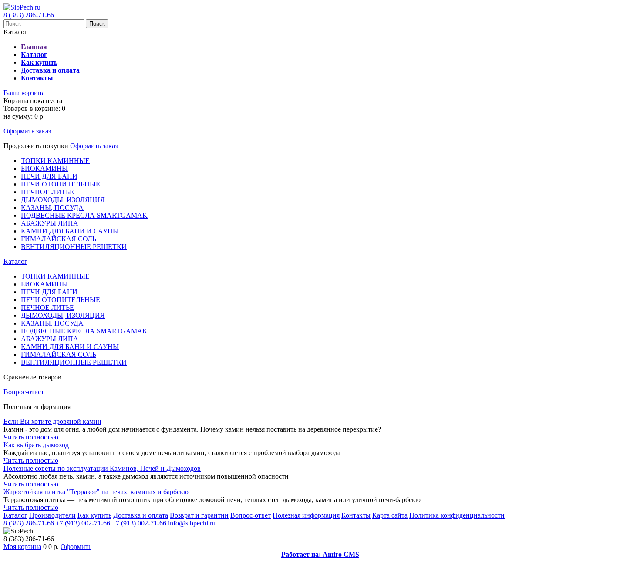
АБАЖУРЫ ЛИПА (49, 223)
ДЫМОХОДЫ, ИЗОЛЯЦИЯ (63, 199)
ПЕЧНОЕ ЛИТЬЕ (47, 192)
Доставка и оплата (140, 515)
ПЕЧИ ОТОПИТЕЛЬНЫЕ (60, 184)
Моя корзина (22, 546)
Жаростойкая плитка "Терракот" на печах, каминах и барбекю (96, 491)
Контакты (356, 515)
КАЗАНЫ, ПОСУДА (52, 207)
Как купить (94, 515)
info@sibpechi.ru (192, 523)
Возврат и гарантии (199, 515)
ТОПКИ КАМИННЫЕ (55, 160)
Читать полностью (30, 437)
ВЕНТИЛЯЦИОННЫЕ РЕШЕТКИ (74, 246)
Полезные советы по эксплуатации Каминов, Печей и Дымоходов (102, 468)
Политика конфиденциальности (457, 515)
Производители (52, 515)
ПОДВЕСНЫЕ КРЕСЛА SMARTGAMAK (84, 215)
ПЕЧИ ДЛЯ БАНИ (49, 176)
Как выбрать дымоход (36, 445)
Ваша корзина (24, 92)
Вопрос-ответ (23, 392)
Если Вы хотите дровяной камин (52, 421)
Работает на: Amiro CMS (320, 554)
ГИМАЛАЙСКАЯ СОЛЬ (58, 239)
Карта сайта (390, 515)
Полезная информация (306, 515)
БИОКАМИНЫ (44, 168)
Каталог (15, 261)
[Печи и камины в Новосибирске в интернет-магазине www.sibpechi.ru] (21, 7)
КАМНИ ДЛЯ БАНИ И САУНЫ (70, 231)
